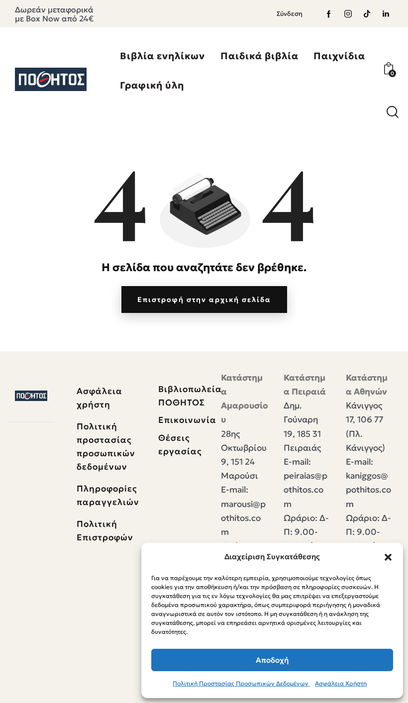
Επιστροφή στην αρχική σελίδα (204, 299)
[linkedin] (385, 13)
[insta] (347, 13)
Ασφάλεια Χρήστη (341, 683)
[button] (388, 557)
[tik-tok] (366, 13)
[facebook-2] (328, 13)
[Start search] (393, 112)
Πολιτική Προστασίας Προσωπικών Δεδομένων (241, 683)
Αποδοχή (272, 660)
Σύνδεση (290, 13)
